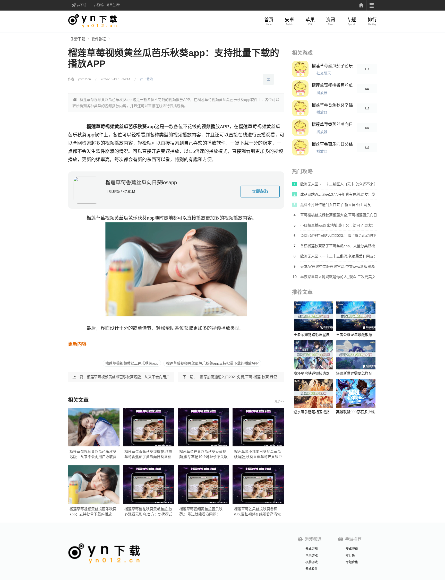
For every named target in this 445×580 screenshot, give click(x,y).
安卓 (289, 19)
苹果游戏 (311, 555)
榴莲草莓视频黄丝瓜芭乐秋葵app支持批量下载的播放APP (212, 363)
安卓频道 (352, 549)
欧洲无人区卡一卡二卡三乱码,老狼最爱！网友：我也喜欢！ (338, 257)
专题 (351, 19)
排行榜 (350, 555)
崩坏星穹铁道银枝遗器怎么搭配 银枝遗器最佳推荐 (312, 373)
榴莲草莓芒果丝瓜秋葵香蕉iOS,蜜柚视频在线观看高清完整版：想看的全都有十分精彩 (257, 512)
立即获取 (260, 191)
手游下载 (78, 39)
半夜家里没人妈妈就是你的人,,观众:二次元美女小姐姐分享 (337, 278)
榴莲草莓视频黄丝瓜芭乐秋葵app (131, 363)
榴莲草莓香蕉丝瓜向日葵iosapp (141, 182)
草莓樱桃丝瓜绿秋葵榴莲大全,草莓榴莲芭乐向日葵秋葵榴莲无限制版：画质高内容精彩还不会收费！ (338, 216)
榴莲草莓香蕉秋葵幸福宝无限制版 (332, 105)
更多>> (279, 401)
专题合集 (352, 562)
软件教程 (98, 39)
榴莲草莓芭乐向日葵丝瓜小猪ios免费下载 (332, 144)
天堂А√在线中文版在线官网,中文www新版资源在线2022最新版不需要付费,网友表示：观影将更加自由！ (337, 268)
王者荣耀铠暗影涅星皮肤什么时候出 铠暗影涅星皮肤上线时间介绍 (312, 335)
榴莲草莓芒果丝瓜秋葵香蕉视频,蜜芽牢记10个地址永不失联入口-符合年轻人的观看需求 (203, 454)
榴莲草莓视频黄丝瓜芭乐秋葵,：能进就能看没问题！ (200, 511)
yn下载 (81, 5)
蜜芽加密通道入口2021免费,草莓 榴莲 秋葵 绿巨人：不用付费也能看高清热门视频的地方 (238, 378)
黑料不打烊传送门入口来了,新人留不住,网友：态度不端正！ (337, 206)
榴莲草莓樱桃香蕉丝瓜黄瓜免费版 (332, 85)
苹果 (310, 19)
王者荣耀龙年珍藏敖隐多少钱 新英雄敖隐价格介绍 (354, 335)
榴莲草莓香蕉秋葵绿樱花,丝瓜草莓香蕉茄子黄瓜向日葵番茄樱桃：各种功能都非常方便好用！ (148, 454)
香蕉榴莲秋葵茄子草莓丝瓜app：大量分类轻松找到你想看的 (337, 247)
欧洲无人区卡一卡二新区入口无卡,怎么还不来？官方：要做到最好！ (338, 185)
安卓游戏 (311, 549)
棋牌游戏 (311, 562)
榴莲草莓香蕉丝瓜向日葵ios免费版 (332, 124)
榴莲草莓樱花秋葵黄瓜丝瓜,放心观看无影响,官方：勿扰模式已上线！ (148, 512)
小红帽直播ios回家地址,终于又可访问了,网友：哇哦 (337, 226)
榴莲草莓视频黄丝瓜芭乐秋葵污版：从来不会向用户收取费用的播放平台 (128, 378)
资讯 (330, 19)
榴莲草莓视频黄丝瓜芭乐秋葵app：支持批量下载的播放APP (93, 512)
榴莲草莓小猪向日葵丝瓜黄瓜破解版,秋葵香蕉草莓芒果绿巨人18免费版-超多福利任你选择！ (258, 454)
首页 (268, 19)
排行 (372, 19)
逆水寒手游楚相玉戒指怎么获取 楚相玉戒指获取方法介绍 (312, 412)
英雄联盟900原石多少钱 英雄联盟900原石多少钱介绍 (355, 412)
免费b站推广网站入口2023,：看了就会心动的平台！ (338, 237)
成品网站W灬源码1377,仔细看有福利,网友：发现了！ (337, 196)
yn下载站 (146, 79)
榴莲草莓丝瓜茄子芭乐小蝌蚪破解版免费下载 (332, 66)
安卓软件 (311, 569)
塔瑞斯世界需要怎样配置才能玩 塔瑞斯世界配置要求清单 (354, 373)
